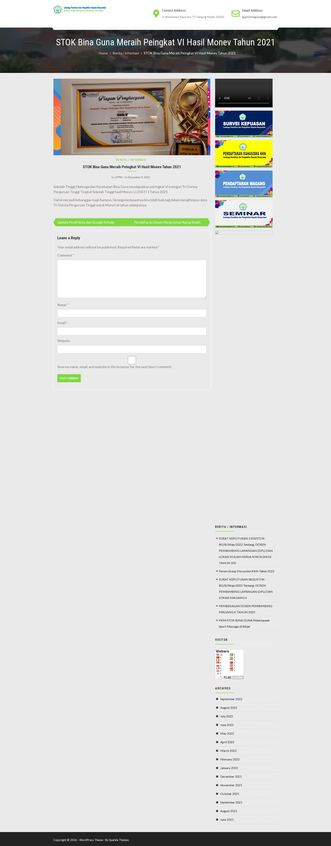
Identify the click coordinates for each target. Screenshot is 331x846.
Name (62, 305)
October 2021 (229, 793)
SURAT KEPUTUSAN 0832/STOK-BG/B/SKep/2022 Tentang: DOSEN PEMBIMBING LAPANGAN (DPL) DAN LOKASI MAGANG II (246, 588)
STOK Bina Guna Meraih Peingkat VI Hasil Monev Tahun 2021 (132, 166)
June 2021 (227, 819)
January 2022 (229, 768)
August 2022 (228, 707)
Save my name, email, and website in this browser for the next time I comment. (114, 367)
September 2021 (231, 802)
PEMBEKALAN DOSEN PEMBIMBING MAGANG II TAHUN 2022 (245, 609)
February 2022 (230, 759)
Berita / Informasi (131, 159)
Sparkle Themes (119, 840)
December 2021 (231, 776)
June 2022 (227, 725)
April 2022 (227, 742)
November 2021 (231, 785)
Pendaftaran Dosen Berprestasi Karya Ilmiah (167, 222)
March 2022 (228, 750)
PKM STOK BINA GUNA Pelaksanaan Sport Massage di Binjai (244, 623)
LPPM (118, 177)
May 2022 (227, 733)
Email (62, 323)
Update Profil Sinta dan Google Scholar (86, 222)
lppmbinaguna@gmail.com (259, 17)
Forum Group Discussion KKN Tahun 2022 (246, 571)
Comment (65, 255)
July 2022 (226, 716)
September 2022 (231, 699)
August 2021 (228, 811)
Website (63, 341)
